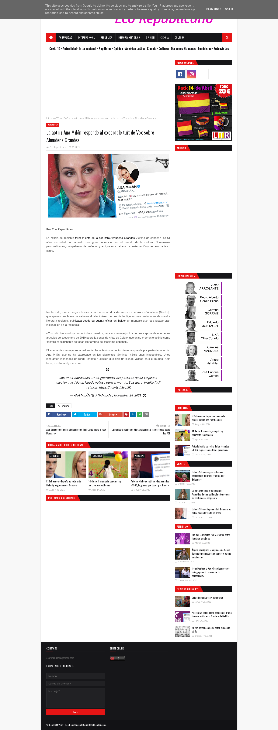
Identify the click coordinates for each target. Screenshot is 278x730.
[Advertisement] (108, 86)
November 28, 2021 (127, 395)
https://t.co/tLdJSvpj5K (115, 387)
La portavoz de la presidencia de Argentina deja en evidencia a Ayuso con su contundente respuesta (211, 494)
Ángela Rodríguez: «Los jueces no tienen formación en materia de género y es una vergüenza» (211, 553)
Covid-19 (55, 48)
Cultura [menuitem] (179, 37)
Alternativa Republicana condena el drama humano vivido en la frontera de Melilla (212, 614)
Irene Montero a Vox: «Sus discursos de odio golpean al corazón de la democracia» (211, 572)
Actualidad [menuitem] (65, 37)
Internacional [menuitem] (86, 37)
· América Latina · (135, 48)
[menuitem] (51, 37)
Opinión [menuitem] (150, 37)
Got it (229, 9)
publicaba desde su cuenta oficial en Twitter (98, 320)
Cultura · (164, 48)
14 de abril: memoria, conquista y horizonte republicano (105, 483)
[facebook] (180, 74)
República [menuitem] (107, 37)
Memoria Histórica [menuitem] (129, 37)
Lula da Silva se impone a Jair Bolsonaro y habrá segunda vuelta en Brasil (211, 511)
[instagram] (191, 74)
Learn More (213, 9)
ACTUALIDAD (61, 118)
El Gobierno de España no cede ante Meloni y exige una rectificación (63, 483)
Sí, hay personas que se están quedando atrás (211, 629)
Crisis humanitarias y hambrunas (207, 597)
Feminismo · (206, 48)
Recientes (182, 408)
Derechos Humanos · (184, 48)
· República (104, 48)
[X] (203, 74)
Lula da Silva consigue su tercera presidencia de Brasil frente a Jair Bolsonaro (208, 475)
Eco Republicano (58, 147)
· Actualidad (69, 48)
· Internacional (87, 48)
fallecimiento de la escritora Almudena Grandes (105, 237)
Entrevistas (221, 48)
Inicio (49, 118)
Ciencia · (152, 48)
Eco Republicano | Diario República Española (85, 724)
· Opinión (118, 48)
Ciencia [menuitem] (164, 37)
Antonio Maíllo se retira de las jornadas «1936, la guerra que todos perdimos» (150, 483)
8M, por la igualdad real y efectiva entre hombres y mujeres (211, 536)
